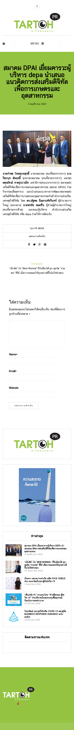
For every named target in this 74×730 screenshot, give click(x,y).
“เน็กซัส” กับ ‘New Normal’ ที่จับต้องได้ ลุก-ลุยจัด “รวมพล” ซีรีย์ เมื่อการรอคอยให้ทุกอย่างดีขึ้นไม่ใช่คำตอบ (45, 565)
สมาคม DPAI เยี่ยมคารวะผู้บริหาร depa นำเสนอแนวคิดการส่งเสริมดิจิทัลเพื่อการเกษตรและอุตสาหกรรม (45, 548)
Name (13, 354)
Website (13, 387)
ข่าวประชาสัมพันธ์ (37, 62)
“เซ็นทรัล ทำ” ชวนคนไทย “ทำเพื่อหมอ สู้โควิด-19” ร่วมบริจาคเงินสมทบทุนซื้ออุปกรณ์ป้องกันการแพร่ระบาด (44, 598)
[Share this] (28, 244)
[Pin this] (45, 244)
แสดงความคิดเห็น (37, 236)
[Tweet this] (34, 244)
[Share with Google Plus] (39, 244)
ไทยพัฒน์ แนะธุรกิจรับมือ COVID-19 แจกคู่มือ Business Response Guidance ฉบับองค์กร (45, 614)
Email (13, 371)
